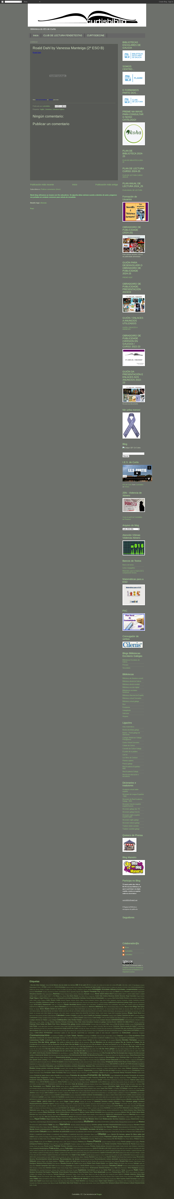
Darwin (89, 1040)
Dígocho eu (52, 1057)
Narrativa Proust (139, 1124)
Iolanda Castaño (88, 1088)
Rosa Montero (56, 1163)
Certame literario (105, 1020)
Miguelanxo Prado (76, 1119)
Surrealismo (91, 1170)
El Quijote (60, 1062)
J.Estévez (130, 1088)
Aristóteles (136, 1000)
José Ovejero (122, 1090)
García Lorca (134, 1080)
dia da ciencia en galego (111, 1042)
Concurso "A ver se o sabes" (89, 1026)
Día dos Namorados (80, 1053)
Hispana (125, 716)
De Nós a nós (97, 1040)
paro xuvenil (92, 1136)
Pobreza (81, 1141)
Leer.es (125, 755)
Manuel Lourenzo (55, 1110)
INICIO (122, 1086)
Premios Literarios (67, 1146)
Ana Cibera (63, 996)
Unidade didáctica (130, 1174)
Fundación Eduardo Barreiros (39, 1079)
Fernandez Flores (39, 1072)
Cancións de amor (128, 1015)
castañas (135, 1017)
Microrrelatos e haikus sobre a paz (127, 1116)
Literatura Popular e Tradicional (63, 1103)
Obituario (43, 1131)
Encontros (42, 1066)
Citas (107, 1024)
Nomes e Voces (89, 1127)
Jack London (137, 1088)
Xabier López (140, 1178)
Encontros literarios (85, 1066)
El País (54, 1062)
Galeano (82, 1079)
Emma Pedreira (140, 1062)
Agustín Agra (79, 991)
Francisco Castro (86, 1077)
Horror (43, 1086)
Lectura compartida (75, 1095)
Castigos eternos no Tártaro (38, 1020)
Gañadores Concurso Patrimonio (120, 1079)
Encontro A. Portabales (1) (57, 1064)
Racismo (92, 1157)
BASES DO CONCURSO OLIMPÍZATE (93, 1004)
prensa (103, 1146)
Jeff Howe (56, 1090)
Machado (126, 1108)
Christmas (70, 1022)
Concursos (126, 1033)
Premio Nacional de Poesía (126, 1144)
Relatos (62, 1161)
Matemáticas (64, 1114)
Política (56, 1144)
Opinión (113, 1134)
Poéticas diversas (43, 1144)
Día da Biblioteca (96, 1042)
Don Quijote (33, 1059)
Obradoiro (50, 1131)
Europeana (126, 707)
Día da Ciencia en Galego (130, 1042)
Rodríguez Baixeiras (36, 1163)
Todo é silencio (133, 1172)
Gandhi (100, 1079)
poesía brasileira (106, 1141)
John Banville (63, 1090)
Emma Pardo (131, 1062)
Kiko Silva (71, 1092)
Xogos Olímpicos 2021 (120, 1181)
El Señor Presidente (68, 1062)
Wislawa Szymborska (110, 1178)
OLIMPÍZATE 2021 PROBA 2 (44, 1134)
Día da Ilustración (85, 1042)
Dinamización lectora (63, 1057)
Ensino (32, 1068)
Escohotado (86, 1068)
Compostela (56, 1026)
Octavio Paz (108, 1131)
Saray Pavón (76, 1165)
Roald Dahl (37, 52)
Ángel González (131, 996)
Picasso (120, 1138)
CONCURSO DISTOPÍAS (131, 1030)
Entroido (57, 1068)
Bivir (124, 704)
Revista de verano (86, 1161)
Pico (124, 1138)
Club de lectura (119, 1024)
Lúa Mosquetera (109, 1105)
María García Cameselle (36, 1112)
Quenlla (88, 1155)
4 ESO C (49, 987)
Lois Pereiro (116, 1103)
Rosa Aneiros (47, 1163)
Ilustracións (83, 1086)
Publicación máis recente (42, 184)
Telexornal (54, 1172)
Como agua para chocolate (45, 1026)
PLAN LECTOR (43, 1141)
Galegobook (127, 710)
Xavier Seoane (53, 1181)
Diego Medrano (44, 1057)
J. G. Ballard (115, 1088)
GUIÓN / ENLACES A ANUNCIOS (130, 328)
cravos (114, 1035)
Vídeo (35, 1178)
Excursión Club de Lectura (42, 1070)
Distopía (96, 1057)
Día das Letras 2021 (80, 1048)
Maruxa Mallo (56, 1114)
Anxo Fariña (106, 1000)
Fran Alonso (52, 1077)
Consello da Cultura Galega (132, 748)
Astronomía (79, 1002)
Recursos (141, 1159)
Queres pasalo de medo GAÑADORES (120, 1155)
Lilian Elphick (60, 1101)
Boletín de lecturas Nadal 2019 (72, 1009)
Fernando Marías (118, 1072)
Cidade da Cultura (129, 745)
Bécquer (41, 1006)
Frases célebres (132, 1077)
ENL (93, 1066)
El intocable (43, 1062)
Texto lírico (109, 1172)
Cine (53, 1024)
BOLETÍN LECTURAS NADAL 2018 (93, 1013)
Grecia (104, 1082)
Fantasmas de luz (127, 1070)
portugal (61, 1144)
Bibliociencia (85, 1006)
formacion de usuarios (122, 1075)
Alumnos (56, 994)
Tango (123, 1170)
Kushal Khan (101, 1092)
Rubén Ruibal (100, 1163)
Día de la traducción (43, 1051)
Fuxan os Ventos (59, 1079)
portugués (67, 1144)
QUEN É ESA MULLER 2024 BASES (44, 1150)
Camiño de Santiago (94, 1015)
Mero (43, 1116)
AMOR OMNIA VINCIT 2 (134, 994)
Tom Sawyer (141, 1172)
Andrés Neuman (120, 996)
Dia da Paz (119, 1044)
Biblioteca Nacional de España (133, 695)
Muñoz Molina (115, 1121)
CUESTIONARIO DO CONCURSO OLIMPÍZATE (91, 1038)
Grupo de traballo (129, 1082)
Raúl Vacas (120, 1157)
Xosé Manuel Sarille (52, 1183)
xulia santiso (89, 1183)
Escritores (93, 1068)
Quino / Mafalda (84, 1157)
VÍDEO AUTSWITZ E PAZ (45, 1178)
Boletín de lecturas (56, 1009)
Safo (119, 1163)
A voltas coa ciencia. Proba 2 (53, 989)
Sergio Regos (69, 1167)
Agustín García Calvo (106, 991)
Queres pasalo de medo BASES (100, 1155)
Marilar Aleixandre (96, 1112)
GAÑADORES (107, 1079)
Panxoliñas (80, 1136)
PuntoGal (84, 1148)
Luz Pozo (119, 1108)
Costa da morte (101, 1035)
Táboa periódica (116, 1170)
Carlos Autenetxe (68, 1017)
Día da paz (126, 1044)
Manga (43, 1110)
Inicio (35, 35)
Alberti (117, 991)
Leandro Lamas (59, 1095)
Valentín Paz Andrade (43, 1176)
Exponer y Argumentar (71, 1070)
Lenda (129, 1095)
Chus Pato (77, 1022)
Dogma (117, 1057)
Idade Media (56, 1086)
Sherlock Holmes (104, 1167)
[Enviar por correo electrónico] (56, 106)
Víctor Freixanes (128, 1176)
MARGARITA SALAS (117, 1110)
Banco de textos (128, 565)
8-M (56, 987)
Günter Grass (98, 1084)
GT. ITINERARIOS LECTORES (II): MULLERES (58, 1084)
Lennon (41, 1097)
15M (76, 985)
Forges (112, 1075)
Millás (83, 1119)
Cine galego (71, 1024)
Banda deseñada (70, 1004)
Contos (60, 1035)
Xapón (39, 1181)
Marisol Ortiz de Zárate (128, 1112)
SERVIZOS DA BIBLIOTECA (81, 1167)
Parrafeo (101, 1136)
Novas (115, 1127)
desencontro (141, 1040)
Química (77, 1157)
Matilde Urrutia (95, 1114)
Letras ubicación (111, 1099)
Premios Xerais (95, 1146)
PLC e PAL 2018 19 (66, 1141)
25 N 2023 (106, 985)
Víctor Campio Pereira (117, 1176)
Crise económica (134, 1035)
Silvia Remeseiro (122, 1167)
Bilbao (105, 1006)
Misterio (91, 1119)
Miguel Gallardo (51, 1119)
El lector (49, 1062)
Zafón (31, 1185)
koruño (84, 1092)
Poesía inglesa (135, 1141)
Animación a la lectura (64, 998)
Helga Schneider (130, 1084)
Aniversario (100, 998)
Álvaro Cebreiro (73, 994)
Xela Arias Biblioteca (69, 1181)
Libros (38, 1101)
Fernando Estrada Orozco (73, 1072)
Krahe (96, 1092)
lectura (67, 1095)
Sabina (111, 1163)
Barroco (79, 1004)
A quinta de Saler (90, 987)
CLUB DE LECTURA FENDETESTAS (62, 35)
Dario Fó (59, 1040)
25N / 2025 (128, 985)
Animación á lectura (79, 998)
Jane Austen (35, 1090)
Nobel (66, 1127)
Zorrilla (35, 1185)
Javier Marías (49, 1090)
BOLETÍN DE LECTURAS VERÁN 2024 (55, 1011)
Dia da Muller (64, 1044)
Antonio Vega (98, 1000)
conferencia (135, 1033)
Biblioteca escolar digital (131, 687)
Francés (58, 1077)
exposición (81, 1070)
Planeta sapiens (128, 760)
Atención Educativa (88, 1002)
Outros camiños (38, 1136)
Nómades (81, 1127)
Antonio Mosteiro (89, 1000)
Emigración (110, 1062)
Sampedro (44, 1165)
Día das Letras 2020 (66, 1048)
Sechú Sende (84, 1165)
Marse (138, 1112)
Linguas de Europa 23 (86, 1101)
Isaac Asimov (96, 1088)
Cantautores (34, 1017)
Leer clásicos (106, 1095)
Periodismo (85, 1138)
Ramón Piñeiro (111, 1157)
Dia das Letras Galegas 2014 (123, 1048)
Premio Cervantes (111, 1144)
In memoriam (98, 1086)
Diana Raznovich (135, 1055)
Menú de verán (37, 1116)
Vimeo (127, 487)
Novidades (84, 1129)
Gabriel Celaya (69, 1079)
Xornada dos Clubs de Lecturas (38, 1183)
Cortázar (93, 1035)
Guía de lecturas (77, 1084)
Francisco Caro (75, 1077)
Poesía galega (127, 764)
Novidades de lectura (96, 1129)
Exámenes (141, 1068)
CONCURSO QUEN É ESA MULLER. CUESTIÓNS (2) (70, 1033)
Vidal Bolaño (140, 1176)
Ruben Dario (91, 1163)
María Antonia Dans (130, 1110)
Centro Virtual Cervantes (131, 742)
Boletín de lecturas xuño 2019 (119, 1011)
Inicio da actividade (131, 1086)
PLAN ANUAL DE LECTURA (132, 190)
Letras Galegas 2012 (88, 1099)
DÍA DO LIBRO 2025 (136, 1051)
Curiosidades (130, 1038)
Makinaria (33, 1110)
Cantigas (45, 1017)
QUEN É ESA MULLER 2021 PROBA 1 (121, 1150)
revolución (102, 1161)
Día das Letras (135, 1044)
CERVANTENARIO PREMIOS (133, 1020)
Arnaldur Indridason (42, 1002)
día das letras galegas (107, 1049)
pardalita (86, 1136)
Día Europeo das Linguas (124, 1053)
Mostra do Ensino (58, 1121)
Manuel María (66, 1110)
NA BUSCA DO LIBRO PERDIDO (39, 1124)
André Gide (99, 996)
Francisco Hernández (120, 1077)
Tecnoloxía (39, 1172)
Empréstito (32, 1064)
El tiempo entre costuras (81, 1062)
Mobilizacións (107, 1119)
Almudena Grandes (36, 994)
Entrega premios (41, 1068)
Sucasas (75, 1170)
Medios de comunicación (114, 1114)
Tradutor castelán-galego (131, 829)
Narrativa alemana (76, 1124)
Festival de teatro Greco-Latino (44, 1075)
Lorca (88, 1105)
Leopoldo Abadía (69, 1097)
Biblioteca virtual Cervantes (132, 698)
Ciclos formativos (87, 1022)
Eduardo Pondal (105, 1059)
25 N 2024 (113, 985)
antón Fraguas (41, 1000)
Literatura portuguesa (78, 1103)
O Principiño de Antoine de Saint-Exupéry (123, 1129)
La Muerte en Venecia (123, 1092)
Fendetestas (136, 1070)
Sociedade (48, 1170)
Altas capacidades (47, 994)
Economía (74, 1059)
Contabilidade (54, 1035)
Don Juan (141, 1057)
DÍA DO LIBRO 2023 (112, 1051)
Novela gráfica (55, 1129)
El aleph (140, 1059)
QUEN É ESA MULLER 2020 (63, 1150)
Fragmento (44, 1077)
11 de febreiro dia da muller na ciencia (62, 985)
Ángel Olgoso (34, 998)
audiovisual (112, 1002)
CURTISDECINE (95, 35)
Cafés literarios (52, 1015)
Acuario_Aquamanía (48, 991)
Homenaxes (37, 1086)
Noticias (109, 1127)
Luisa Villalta (87, 1108)
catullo (49, 1020)
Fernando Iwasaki (86, 1072)
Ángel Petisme (44, 998)
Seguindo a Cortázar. (95, 1165)
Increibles (104, 1086)
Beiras (57, 1006)
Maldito (38, 1110)
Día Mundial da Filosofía (95, 1055)
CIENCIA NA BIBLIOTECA (125, 1022)
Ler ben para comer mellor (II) (99, 1097)
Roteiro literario (82, 1163)
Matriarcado (102, 1114)
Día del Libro (64, 1051)
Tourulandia (68, 1174)
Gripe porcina (120, 1082)
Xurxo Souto (96, 1183)
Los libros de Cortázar (130, 758)
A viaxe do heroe (105, 987)
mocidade (128, 1119)
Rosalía (63, 1163)
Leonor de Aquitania (57, 1097)
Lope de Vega (82, 1105)
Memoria (132, 1114)
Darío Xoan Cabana (68, 1040)
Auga (130, 1002)
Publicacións (54, 1148)
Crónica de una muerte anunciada (48, 1038)
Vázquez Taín (69, 1176)
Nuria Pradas (107, 1129)
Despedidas (33, 1042)
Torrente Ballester (59, 1174)
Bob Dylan (141, 1006)
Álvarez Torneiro (64, 994)
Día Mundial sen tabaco (122, 1055)
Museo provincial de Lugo (131, 1121)
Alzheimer (80, 994)
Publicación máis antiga (106, 184)
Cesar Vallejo (40, 1022)
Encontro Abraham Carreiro (102, 1064)
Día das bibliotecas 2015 (44, 1046)
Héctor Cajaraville (121, 1084)
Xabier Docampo (131, 1178)
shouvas (43, 203)
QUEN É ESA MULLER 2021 (81, 1150)
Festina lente (140, 1072)
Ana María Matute (72, 996)
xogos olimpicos (108, 1181)
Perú (96, 1138)
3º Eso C (39, 987)
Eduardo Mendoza (94, 1059)
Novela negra (65, 1129)
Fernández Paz (61, 1072)
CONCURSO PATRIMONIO (44, 1033)
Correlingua (87, 1035)
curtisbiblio (128, 954)
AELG (68, 991)
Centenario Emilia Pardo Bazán (91, 1020)
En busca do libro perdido (43, 1064)
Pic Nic (114, 1138)
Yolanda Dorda (139, 1183)
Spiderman (63, 1170)
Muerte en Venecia (72, 1121)
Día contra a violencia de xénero (68, 1042)
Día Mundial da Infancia (109, 1055)
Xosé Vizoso (81, 1183)
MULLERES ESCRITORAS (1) (102, 1121)
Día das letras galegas (47, 1042)
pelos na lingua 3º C (67, 1138)
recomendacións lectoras (87, 1159)
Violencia (69, 1178)
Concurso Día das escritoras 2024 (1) (87, 1030)
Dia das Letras (125, 1046)
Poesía (97, 1141)
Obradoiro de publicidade (61, 1131)
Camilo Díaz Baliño (82, 1015)
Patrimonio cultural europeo (113, 1136)
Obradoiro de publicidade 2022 (78, 1131)
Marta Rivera (38, 1114)
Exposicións (88, 1070)
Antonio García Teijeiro (77, 1000)
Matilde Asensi (87, 1114)
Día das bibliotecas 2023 (58, 1046)
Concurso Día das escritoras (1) (105, 1028)
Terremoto (85, 1172)
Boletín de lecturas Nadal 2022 (127, 1009)
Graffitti (100, 1082)
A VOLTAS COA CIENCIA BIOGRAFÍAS (132, 987)
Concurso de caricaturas (46, 1028)
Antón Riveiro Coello (53, 1000)
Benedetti (62, 1007)
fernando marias (108, 1072)
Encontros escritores (71, 1066)
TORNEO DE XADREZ (36, 1174)
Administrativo (62, 991)
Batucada (136, 1004)
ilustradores (91, 1086)
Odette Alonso (116, 1131)
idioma (62, 1086)
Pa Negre (46, 1136)
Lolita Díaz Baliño (51, 1105)
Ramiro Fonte (102, 1157)
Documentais (110, 1057)
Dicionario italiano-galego (131, 823)
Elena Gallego (101, 1062)
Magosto (137, 1108)
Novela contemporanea (42, 1129)
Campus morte (113, 1015)
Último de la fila (93, 1174)
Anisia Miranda (91, 998)
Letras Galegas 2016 (100, 1099)
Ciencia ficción (111, 1022)
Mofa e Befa (36, 1121)
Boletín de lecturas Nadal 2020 (91, 1009)
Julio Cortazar (49, 1092)
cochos (127, 1024)
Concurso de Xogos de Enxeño (87, 1028)
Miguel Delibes (40, 1119)
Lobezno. (108, 1103)
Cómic (35, 1026)
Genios (38, 1082)
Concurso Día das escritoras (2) (124, 1028)
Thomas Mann (116, 1172)
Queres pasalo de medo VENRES (46, 1157)
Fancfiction (118, 1070)
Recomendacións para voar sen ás (129, 1159)
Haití (114, 1084)
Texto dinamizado (99, 1172)
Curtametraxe (34, 1040)
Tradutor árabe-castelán (131, 826)
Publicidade (69, 1148)
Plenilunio (75, 1141)
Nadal (50, 1124)
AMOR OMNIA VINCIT (107, 994)
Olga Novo (123, 1131)
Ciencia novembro (139, 1022)
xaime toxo (33, 1181)
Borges (130, 1013)
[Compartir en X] (60, 106)
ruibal (106, 1163)
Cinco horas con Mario (43, 1024)
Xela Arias (61, 1181)
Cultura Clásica (114, 1038)
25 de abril (82, 985)
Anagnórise (91, 996)
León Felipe (47, 1097)
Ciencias (33, 1024)
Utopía (139, 1174)
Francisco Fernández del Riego (102, 1077)
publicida (62, 1148)
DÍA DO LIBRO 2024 (124, 1051)
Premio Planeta (140, 1144)
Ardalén (130, 1000)
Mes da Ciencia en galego (64, 1116)
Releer (78, 1161)
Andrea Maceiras (108, 996)
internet (71, 1088)
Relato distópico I (54, 1161)
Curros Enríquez (139, 1038)
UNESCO (121, 1174)
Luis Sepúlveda (79, 1108)
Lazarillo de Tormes (49, 1095)
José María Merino (113, 1090)
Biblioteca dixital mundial (131, 684)
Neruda (55, 1127)
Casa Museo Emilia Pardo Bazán (123, 1017)
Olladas (102, 1134)
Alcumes (127, 991)
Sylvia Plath (107, 1170)
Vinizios (64, 1178)
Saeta (116, 1163)
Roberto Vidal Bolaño (135, 1161)
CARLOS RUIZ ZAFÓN (108, 1017)
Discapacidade (84, 1057)
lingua (66, 1101)
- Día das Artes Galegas (37, 985)
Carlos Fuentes (88, 1017)
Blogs (135, 1007)
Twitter (86, 1174)
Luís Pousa (54, 1108)
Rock (143, 1161)
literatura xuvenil (101, 1103)
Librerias (134, 1099)
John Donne (71, 1090)
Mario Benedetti (106, 1112)
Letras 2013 (79, 1099)
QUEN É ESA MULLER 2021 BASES (99, 1150)
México (104, 1116)
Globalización (53, 1082)
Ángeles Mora (53, 998)
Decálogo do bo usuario (108, 1040)
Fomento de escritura (78, 1075)
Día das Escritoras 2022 (113, 1046)
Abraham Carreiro (82, 989)
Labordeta (133, 1092)
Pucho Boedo (77, 1148)
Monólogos (43, 1121)
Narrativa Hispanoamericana (112, 1124)
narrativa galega (97, 1124)
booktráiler (118, 1013)
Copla (65, 1035)
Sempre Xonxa (60, 1167)
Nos (105, 1127)
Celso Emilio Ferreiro (74, 1020)
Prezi (32, 208)
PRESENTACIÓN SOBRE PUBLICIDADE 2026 (119, 1146)
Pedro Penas (47, 1138)
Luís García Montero (45, 1108)
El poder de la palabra (130, 751)
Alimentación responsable (137, 991)
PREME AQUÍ (127, 277)
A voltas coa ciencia (115, 987)
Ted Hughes (47, 1172)
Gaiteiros (76, 1079)
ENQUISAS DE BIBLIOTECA (104, 1066)
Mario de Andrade (116, 1112)
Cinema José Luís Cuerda (98, 1024)
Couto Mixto (109, 1035)
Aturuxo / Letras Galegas (101, 1002)
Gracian (87, 1082)
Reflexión (33, 1161)
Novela (32, 1129)
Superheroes (82, 1170)
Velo (75, 1176)
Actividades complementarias (127, 989)
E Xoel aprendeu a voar (54, 1059)
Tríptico (74, 1174)
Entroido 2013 (73, 1068)
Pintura (136, 1138)
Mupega (121, 1121)
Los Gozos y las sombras (97, 1105)
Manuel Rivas (76, 1110)
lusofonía (107, 1108)
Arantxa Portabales (122, 1000)
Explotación (61, 1070)
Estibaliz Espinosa (132, 1068)
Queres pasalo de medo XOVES (65, 1157)
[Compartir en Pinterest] (65, 106)
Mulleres (89, 1121)
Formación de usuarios (136, 1075)
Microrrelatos (112, 1116)
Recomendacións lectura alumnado (47, 1159)
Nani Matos (56, 1124)
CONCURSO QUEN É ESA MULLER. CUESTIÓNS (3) (104, 1033)
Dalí (55, 1040)
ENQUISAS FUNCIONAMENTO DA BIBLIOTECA (125, 1066)
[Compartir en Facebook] (63, 106)
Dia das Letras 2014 (39, 1048)
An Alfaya (56, 996)
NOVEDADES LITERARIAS (137, 1127)
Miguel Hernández (63, 1119)
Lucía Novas (118, 1106)
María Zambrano (75, 1112)
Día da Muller (74, 1044)
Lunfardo (93, 1108)
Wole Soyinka (121, 1178)
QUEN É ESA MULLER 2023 (120, 1148)
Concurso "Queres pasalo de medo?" (125, 1026)
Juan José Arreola (131, 1090)
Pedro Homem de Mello (36, 1138)
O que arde (139, 1129)
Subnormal (69, 1170)
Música (141, 1122)
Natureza (33, 1127)
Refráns (39, 1161)
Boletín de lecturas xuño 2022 (56, 1013)
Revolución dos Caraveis (112, 1161)
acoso (90, 989)
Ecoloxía (67, 1059)
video (31, 1178)
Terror (91, 1172)
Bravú (140, 1013)
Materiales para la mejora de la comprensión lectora (133, 572)
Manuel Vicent (87, 1110)
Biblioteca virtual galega (131, 701)
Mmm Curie (98, 1119)
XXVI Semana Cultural (127, 1183)
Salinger (136, 1163)
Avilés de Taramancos (57, 1004)
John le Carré (79, 1090)
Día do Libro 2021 (101, 1051)
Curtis (42, 1040)
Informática (111, 1086)
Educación (114, 1059)
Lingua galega (74, 1101)
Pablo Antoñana (53, 1136)
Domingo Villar (125, 1057)
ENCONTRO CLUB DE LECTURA (121, 1064)
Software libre (55, 1170)
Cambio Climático (70, 1015)
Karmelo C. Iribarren (63, 1092)
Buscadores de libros (41, 1015)
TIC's (123, 1172)
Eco (63, 1059)
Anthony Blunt (133, 998)
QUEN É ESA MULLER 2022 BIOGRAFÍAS (88, 1152)
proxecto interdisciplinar (41, 1148)
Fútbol (52, 1079)
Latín (41, 1095)
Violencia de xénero (80, 1178)
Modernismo (135, 1119)
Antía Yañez (141, 998)
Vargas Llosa (60, 1176)
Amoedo (92, 994)
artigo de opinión (62, 1002)
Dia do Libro (73, 1051)
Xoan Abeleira (80, 1181)
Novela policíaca (74, 1129)
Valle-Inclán (53, 1176)
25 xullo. (119, 985)
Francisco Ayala (66, 1077)
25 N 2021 (100, 985)
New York (60, 1127)
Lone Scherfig (61, 1105)
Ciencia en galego (100, 1022)
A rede (98, 987)
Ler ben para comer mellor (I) (83, 1097)
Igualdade (75, 1086)
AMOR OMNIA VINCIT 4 (46, 996)
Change (47, 1022)
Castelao (141, 1017)
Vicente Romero (106, 1176)
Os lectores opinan (123, 1134)
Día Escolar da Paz (109, 1053)
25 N (88, 985)
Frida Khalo (141, 1077)
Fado (100, 1070)
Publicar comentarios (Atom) (50, 189)
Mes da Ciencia (50, 1116)
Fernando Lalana (97, 1072)
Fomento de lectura (98, 1075)
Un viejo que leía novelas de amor (108, 1174)
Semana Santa (51, 1167)
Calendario (60, 1015)
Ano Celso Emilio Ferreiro (120, 998)
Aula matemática (128, 727)
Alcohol (122, 991)
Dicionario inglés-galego (131, 820)
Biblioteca (92, 1006)
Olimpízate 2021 (130, 1131)
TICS (127, 1172)
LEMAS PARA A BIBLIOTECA (118, 1095)
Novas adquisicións (123, 1127)
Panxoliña (74, 1136)
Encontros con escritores (55, 1066)
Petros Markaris (107, 1138)
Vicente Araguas (85, 1176)
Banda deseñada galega (131, 730)
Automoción (47, 1004)
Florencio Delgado (65, 1075)
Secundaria (126, 668)
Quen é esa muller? (79, 1155)
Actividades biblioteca (109, 989)
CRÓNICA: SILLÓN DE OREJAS (69, 1038)
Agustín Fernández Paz (92, 991)
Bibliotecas (99, 1007)
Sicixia (112, 1167)
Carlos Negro (96, 1017)
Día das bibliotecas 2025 (73, 1046)
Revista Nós (95, 1161)
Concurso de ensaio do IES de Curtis (66, 1028)
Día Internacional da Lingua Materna (59, 1055)
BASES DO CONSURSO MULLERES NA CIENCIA (118, 1004)
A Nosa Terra (80, 987)
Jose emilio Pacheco (101, 1090)
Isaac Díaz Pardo (106, 1088)
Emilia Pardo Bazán (120, 1062)
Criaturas (125, 1035)
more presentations (41, 99)
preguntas (89, 1144)
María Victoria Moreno (63, 1112)
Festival (32, 1075)
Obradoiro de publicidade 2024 (95, 1131)
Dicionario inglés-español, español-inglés (131, 816)
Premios (57, 1146)
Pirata (36, 1141)
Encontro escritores (138, 1064)
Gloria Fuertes (62, 1082)
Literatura (48, 109)
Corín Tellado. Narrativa (75, 1035)
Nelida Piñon (39, 1127)
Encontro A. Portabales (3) (87, 1064)
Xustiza (102, 1183)
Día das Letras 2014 (52, 1048)
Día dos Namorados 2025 (95, 1053)
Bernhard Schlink (71, 1006)
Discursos (91, 1057)
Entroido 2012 (64, 1068)
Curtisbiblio (139, 485)
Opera (109, 1134)
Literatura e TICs (119, 1101)
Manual (47, 1110)
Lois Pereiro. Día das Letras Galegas (131, 1103)
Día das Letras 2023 (93, 1048)
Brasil (135, 1013)
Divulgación (102, 1057)
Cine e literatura (61, 1024)
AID (114, 991)
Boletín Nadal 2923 (109, 1013)
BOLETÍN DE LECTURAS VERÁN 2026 (99, 1011)
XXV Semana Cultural (112, 1183)
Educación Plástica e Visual (126, 1059)
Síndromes (33, 1170)
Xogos (101, 1181)
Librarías (129, 1099)
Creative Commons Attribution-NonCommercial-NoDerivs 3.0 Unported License (133, 970)
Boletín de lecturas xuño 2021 (38, 1013)
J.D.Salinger (124, 1088)
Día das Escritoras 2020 (99, 1046)
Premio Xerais (48, 1146)
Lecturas (83, 1095)
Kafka (55, 1092)
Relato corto (45, 1161)
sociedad (42, 1170)
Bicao (127, 947)
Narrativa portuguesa (128, 1124)
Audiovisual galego (122, 1002)
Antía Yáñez (33, 1000)
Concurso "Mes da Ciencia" (105, 1026)
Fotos (38, 1077)
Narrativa (65, 1124)
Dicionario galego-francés (131, 812)
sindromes (141, 1167)
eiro (136, 1059)
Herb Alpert (139, 1084)
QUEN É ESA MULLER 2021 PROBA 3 (49, 1152)
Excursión (32, 1070)
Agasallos (73, 991)
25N (123, 985)
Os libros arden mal (137, 1134)
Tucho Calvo (80, 1174)
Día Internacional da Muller (78, 1055)
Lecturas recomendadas (94, 1095)
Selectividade (105, 1165)
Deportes (119, 1040)
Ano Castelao (108, 998)
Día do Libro (81, 1051)
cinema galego (86, 1024)
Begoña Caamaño (49, 1006)
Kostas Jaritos (90, 1092)
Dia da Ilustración (43, 1044)
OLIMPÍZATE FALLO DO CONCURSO (79, 1134)
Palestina (68, 1136)
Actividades (96, 989)
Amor (97, 994)
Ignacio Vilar (68, 1086)
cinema (78, 1024)
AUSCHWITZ (38, 1004)
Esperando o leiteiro (102, 1068)
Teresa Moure (73, 1172)
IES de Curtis (127, 485)
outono (32, 1136)
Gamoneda (94, 1079)
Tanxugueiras (129, 1170)
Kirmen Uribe (78, 1092)
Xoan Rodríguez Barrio (91, 1181)
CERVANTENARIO (117, 1020)
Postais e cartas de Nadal (78, 1144)
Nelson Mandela (47, 1127)
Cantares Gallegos (139, 1015)
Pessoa (101, 1138)
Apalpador (113, 1000)
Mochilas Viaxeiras (119, 1119)
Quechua (89, 1148)
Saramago (69, 1165)
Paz (143, 1136)
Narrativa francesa (86, 1124)
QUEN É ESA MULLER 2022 (102, 1148)
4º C (53, 987)
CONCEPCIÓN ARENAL (74, 1026)
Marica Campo (84, 1112)
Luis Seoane (62, 1108)
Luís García (36, 1108)
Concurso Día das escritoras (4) (49, 1030)
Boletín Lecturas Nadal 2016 (74, 1013)
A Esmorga (61, 987)
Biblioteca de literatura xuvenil (133, 678)
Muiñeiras (80, 1121)
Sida (115, 1167)
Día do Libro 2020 (91, 1051)
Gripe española (111, 1082)
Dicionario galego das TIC (131, 809)
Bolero (42, 1009)
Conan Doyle (63, 1026)
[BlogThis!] (58, 106)
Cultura (107, 1038)
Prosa (31, 1148)
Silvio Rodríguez (133, 1167)
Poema (90, 1141)
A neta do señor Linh (71, 987)
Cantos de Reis (52, 1017)
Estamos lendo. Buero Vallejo (117, 1068)
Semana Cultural (115, 1165)
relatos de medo (70, 1161)
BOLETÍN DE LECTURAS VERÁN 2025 (77, 1011)
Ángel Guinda (140, 996)
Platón (58, 1141)
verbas (79, 1176)
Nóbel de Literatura (73, 1127)
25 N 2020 (93, 985)
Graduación (94, 1082)
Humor (48, 1086)
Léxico (118, 1099)
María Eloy (140, 1110)
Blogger (99, 1194)
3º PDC (44, 987)
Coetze (132, 1024)
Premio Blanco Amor (99, 1144)
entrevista (50, 1068)
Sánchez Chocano (60, 1165)
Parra (97, 1136)
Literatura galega (131, 1101)
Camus (119, 1015)
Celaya (54, 1020)
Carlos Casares (78, 1017)
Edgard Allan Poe (84, 1059)
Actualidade (38, 991)
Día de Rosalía (54, 1051)
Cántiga (40, 1017)
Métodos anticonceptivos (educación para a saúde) (88, 1116)
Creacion (120, 1035)
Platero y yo (52, 1141)
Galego (87, 1079)
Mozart (65, 1121)
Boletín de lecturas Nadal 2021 (109, 1009)
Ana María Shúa (83, 996)
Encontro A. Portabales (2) (72, 1064)
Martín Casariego (47, 1114)
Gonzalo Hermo (71, 1082)
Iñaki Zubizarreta (78, 1088)
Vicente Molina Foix (96, 1176)
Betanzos (78, 1006)
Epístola (80, 1068)
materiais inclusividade (76, 1114)
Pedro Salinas (55, 1138)
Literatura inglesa (58, 109)
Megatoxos (126, 1114)
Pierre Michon (130, 1138)
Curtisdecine (49, 1040)
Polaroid (51, 1144)
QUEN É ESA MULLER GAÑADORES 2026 (60, 1155)
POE (85, 1141)
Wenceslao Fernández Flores (97, 1178)
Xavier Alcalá (45, 1181)
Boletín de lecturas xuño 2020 (136, 1011)
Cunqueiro (122, 1038)
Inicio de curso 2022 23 (62, 1088)
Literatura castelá (107, 1101)
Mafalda (131, 1108)
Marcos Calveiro (96, 1110)
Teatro (136, 1170)
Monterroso (50, 1121)
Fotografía (33, 1077)
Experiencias (54, 1070)
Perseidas (91, 1138)
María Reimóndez (49, 1112)
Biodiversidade (112, 1006)
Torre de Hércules (48, 1174)
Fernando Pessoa (131, 1072)
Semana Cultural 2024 (39, 1167)
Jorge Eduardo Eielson (89, 1090)
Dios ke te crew (75, 1057)
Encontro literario (34, 1066)
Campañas (104, 1015)
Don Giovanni (134, 1057)
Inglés (42, 109)
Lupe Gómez (100, 1108)
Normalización (98, 1127)
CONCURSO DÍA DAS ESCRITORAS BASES (109, 1030)
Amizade (86, 994)
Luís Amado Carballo (129, 1105)
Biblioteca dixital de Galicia (132, 681)
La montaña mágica (111, 1092)
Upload (51, 99)
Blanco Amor (129, 1006)
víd (134, 1176)
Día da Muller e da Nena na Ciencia (104, 1044)
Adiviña (56, 991)
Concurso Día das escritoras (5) (67, 1030)
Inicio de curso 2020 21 (48, 1088)
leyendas (123, 1099)
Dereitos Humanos (129, 1040)
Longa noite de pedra (71, 1105)
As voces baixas (71, 1002)
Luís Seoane (71, 1108)
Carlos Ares (60, 1017)
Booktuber (124, 1013)
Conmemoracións (40, 1035)
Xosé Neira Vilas (64, 1183)
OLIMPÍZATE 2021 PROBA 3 (60, 1134)
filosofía (57, 1075)
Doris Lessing (42, 1059)
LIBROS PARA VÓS (48, 1101)
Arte (56, 1002)
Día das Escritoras (86, 1046)
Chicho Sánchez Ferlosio (58, 1022)
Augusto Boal (136, 1002)
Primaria (125, 665)
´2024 (47, 985)
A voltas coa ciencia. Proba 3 (69, 989)
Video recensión (57, 1178)
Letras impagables (129, 568)
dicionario (37, 1057)
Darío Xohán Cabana (81, 1040)
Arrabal (51, 1002)
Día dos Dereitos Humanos (49, 1053)
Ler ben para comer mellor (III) (116, 1097)
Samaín (38, 1165)
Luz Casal (113, 1108)
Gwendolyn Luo (107, 1084)
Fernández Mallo (49, 1072)
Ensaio (142, 1066)
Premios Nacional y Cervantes (81, 1146)
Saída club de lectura (127, 1163)
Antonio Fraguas (65, 1000)
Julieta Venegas (39, 1092)
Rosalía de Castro (72, 1163)
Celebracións (62, 1020)
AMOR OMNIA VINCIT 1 (120, 994)
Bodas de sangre (34, 1009)
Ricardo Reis (124, 1161)
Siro (38, 1170)
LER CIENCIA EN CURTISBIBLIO (54, 1099)
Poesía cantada (116, 1141)
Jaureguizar (42, 1090)
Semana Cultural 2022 (129, 1165)
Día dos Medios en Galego (65, 1053)
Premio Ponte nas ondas (37, 1146)
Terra (80, 1172)
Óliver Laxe (94, 1134)
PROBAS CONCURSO (138, 1146)
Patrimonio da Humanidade (133, 1136)
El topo (90, 1062)
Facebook (96, 1070)
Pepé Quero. (77, 1138)
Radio (96, 1157)
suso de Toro (99, 1170)
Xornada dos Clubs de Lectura (135, 1181)
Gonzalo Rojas (81, 1082)
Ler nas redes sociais (69, 1099)
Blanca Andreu (120, 1006)
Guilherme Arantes (89, 1084)
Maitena (142, 1108)
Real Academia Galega (130, 771)
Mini (87, 1119)
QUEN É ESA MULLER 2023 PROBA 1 (130, 1152)
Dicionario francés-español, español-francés (132, 805)
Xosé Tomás (74, 1183)
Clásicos (111, 1024)
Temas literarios (64, 1172)
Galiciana (126, 713)
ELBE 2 (95, 1062)
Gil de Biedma (44, 1082)
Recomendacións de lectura (69, 1159)
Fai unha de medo (109, 1070)
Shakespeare (94, 1167)
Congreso (141, 1033)
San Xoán (51, 1165)
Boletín (47, 1009)
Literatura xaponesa (90, 1103)
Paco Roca (62, 1136)
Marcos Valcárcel (107, 1110)
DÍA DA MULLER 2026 (85, 1044)
